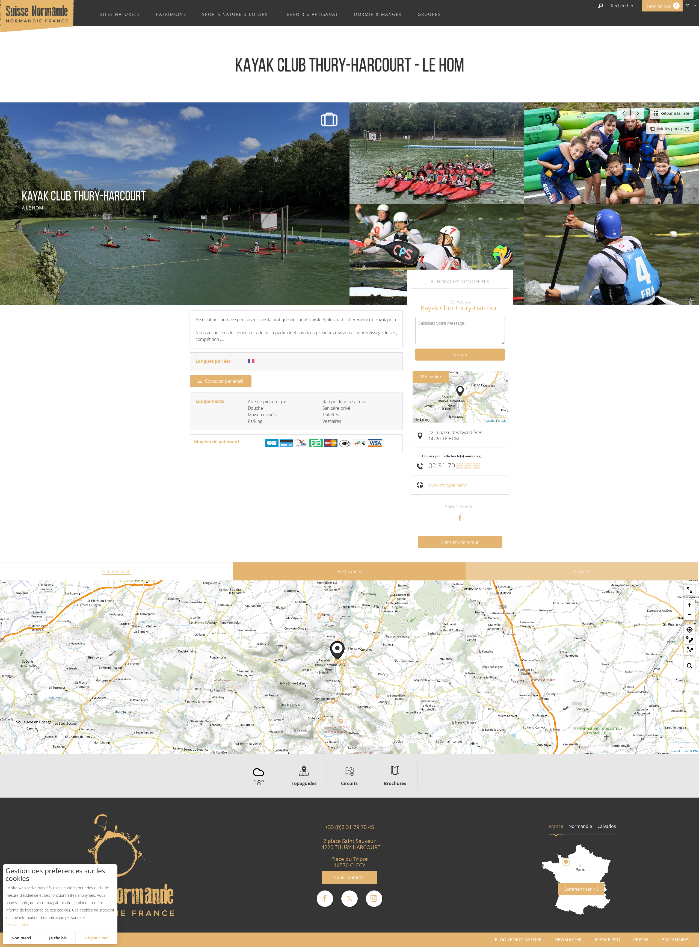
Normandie (580, 826)
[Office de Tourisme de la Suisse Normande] (37, 16)
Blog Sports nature (518, 940)
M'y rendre (431, 376)
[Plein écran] (689, 590)
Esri (685, 751)
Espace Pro (607, 940)
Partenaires (675, 940)
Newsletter (568, 940)
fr (687, 5)
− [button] (689, 614)
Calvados (606, 826)
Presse (640, 940)
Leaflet (490, 420)
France (556, 826)
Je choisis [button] (58, 937)
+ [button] (689, 604)
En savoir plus (17, 924)
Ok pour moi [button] (97, 937)
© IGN (502, 420)
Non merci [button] (21, 937)
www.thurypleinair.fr (448, 485)
